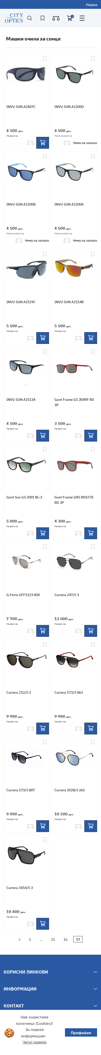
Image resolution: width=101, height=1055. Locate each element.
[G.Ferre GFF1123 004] (26, 563)
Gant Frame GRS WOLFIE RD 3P (74, 500)
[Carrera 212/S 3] (26, 660)
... (40, 939)
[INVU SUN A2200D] (74, 74)
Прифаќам (81, 1032)
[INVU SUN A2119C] (26, 270)
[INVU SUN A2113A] (26, 367)
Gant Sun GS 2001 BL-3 (24, 497)
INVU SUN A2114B (69, 301)
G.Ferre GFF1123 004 (23, 594)
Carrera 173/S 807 (20, 789)
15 (53, 939)
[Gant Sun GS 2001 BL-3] (26, 465)
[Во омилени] (45, 74)
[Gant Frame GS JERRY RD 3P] (74, 367)
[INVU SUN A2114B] (74, 270)
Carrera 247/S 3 (66, 594)
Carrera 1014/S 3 (19, 887)
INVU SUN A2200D (69, 106)
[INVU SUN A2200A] (74, 172)
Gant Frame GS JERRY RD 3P (74, 402)
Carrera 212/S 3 (18, 692)
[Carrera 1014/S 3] (26, 855)
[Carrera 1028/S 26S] (74, 758)
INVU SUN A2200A (69, 204)
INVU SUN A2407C (21, 106)
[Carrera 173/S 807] (26, 758)
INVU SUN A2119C (21, 301)
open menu (82, 18)
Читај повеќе (35, 1041)
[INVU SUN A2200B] (26, 172)
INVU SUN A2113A (21, 399)
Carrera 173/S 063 (68, 692)
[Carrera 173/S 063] (74, 660)
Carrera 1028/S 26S (69, 789)
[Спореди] (30, 143)
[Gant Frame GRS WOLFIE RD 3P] (74, 465)
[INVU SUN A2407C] (26, 74)
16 (65, 939)
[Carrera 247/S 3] (74, 563)
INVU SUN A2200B (21, 204)
